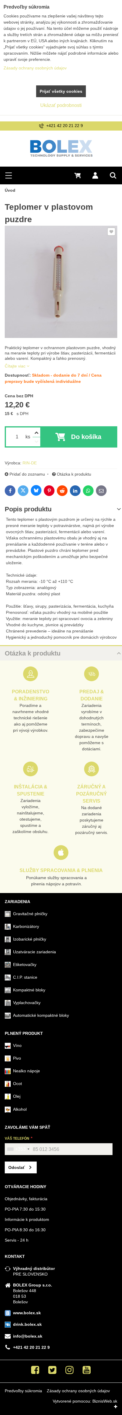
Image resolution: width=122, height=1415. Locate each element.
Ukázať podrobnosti (61, 105)
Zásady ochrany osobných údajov (78, 1390)
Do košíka (86, 436)
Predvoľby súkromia (23, 1390)
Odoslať (16, 1167)
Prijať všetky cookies (61, 91)
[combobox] (18, 1149)
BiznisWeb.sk (104, 1401)
